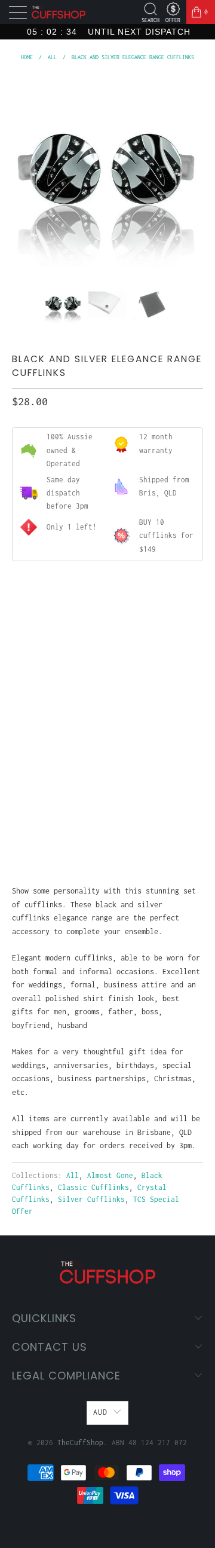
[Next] (192, 171)
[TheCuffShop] (58, 12)
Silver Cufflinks (91, 1199)
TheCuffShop (80, 1442)
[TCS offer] (172, 9)
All (72, 1175)
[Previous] (23, 171)
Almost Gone (110, 1175)
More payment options (107, 832)
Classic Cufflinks (93, 1187)
